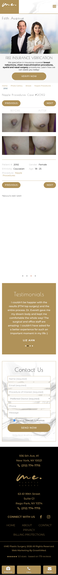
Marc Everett (8, 5)
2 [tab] (26, 275)
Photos (8, 572)
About (27, 525)
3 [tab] (31, 275)
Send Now (29, 427)
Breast (28, 86)
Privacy (36, 435)
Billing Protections (29, 534)
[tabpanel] (29, 240)
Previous (11, 103)
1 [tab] (22, 275)
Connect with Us (21, 517)
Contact (45, 525)
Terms (43, 435)
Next (50, 103)
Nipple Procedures (42, 86)
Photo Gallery (17, 86)
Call (29, 572)
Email (50, 572)
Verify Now (29, 76)
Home (5, 86)
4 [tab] (35, 275)
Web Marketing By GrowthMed (29, 550)
